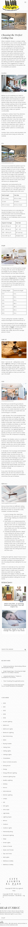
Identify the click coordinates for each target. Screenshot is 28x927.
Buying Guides (7, 743)
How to (5, 787)
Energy (5, 769)
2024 (4, 718)
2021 (4, 707)
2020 (4, 703)
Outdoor (5, 824)
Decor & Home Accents (10, 762)
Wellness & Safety (8, 861)
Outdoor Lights (7, 828)
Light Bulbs (6, 813)
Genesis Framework (8, 895)
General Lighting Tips (9, 776)
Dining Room (7, 765)
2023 (4, 714)
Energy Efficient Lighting (10, 773)
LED (4, 802)
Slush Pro (17, 894)
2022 (4, 710)
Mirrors (5, 820)
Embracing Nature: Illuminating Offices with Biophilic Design (13, 667)
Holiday (5, 784)
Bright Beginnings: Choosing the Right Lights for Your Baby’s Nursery (13, 671)
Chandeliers (6, 758)
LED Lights (6, 806)
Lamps (5, 798)
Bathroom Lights (8, 729)
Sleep (4, 839)
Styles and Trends (8, 850)
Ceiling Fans (6, 747)
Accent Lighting (7, 721)
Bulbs (4, 740)
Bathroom (6, 725)
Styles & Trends (7, 846)
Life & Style (6, 809)
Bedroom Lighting (8, 732)
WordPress (18, 895)
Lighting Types (7, 817)
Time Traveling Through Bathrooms (13, 681)
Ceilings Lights (7, 754)
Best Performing (7, 736)
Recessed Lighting (8, 835)
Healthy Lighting (7, 780)
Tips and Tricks (7, 853)
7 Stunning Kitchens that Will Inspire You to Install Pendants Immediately (12, 685)
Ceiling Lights (7, 751)
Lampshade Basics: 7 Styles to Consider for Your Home (11, 676)
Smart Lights (6, 842)
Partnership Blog (8, 831)
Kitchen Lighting (7, 795)
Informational (7, 791)
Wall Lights (6, 857)
